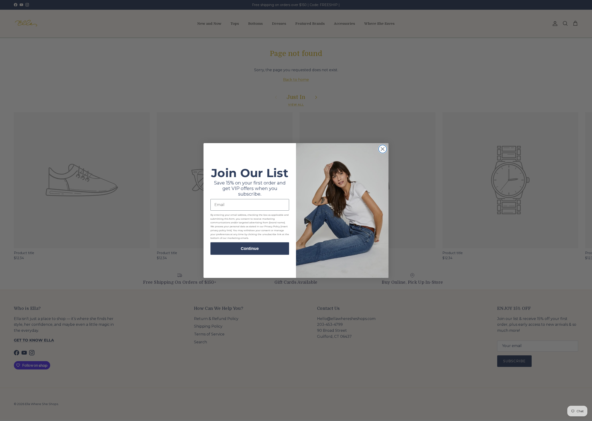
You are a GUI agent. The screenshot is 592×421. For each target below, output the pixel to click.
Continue (250, 248)
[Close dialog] (383, 149)
